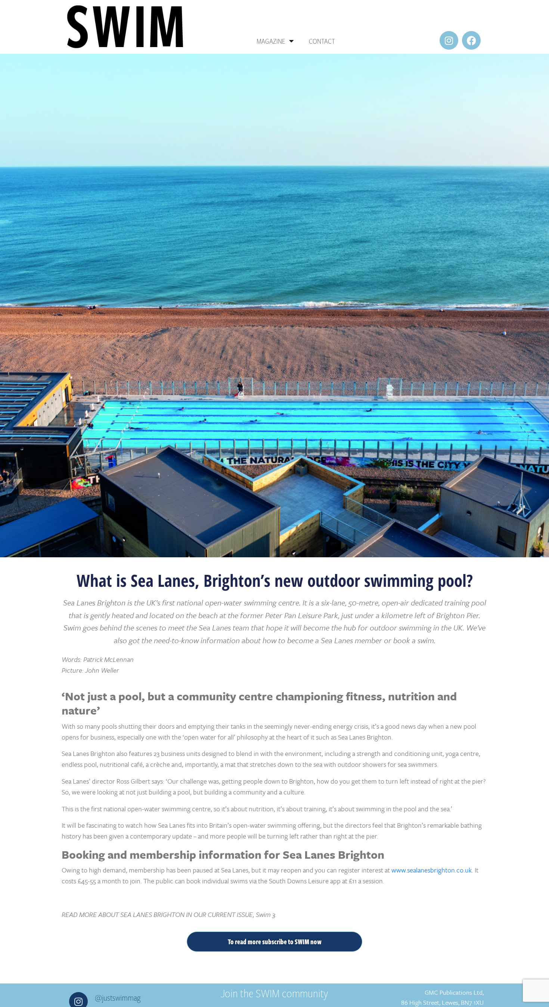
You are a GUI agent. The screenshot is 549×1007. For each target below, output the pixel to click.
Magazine (271, 41)
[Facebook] (471, 40)
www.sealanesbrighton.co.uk (431, 870)
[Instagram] (449, 40)
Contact (322, 41)
